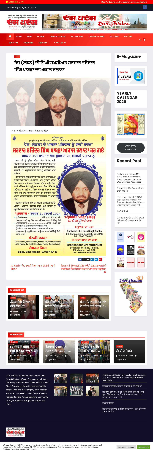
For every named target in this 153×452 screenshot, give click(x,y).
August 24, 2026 (55, 356)
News (29, 36)
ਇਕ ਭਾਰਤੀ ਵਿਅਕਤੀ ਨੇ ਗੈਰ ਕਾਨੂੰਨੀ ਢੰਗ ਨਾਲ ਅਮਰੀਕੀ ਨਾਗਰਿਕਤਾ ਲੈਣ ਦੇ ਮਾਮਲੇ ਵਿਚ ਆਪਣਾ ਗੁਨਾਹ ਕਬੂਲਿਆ (83, 267)
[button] (140, 39)
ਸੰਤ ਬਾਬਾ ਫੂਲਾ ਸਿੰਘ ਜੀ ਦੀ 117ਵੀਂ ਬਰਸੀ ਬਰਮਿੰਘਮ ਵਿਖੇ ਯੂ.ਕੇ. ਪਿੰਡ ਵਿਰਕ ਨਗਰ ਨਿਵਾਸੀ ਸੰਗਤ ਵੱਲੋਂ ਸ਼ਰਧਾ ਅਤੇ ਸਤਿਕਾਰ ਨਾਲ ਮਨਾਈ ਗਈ (123, 394)
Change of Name (96, 36)
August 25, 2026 (20, 356)
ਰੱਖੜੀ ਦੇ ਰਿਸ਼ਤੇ (122, 211)
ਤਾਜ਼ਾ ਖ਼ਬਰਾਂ (50, 342)
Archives (43, 43)
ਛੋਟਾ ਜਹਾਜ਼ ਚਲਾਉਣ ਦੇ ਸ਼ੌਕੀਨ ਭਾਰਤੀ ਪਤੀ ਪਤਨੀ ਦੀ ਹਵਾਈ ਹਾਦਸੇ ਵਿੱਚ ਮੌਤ (130, 220)
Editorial (114, 36)
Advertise (13, 43)
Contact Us (60, 43)
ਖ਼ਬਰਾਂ (17, 57)
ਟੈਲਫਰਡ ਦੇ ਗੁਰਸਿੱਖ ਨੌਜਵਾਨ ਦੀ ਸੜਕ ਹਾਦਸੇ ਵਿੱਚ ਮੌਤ (57, 351)
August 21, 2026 (125, 356)
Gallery (128, 36)
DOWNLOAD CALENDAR (131, 148)
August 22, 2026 (90, 356)
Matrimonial (77, 36)
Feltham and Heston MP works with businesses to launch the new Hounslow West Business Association (124, 377)
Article (119, 346)
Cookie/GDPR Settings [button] (126, 447)
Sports (40, 36)
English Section (57, 36)
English (13, 342)
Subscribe (28, 43)
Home (19, 36)
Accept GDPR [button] (144, 447)
